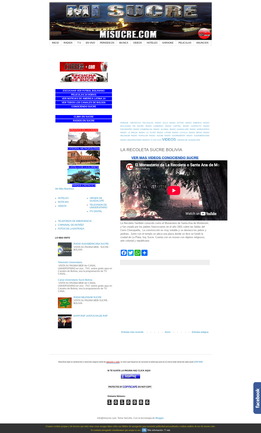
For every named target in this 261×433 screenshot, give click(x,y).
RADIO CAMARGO (155, 126)
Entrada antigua (200, 332)
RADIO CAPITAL (173, 126)
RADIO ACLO (161, 123)
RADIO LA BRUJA (129, 132)
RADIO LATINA (164, 132)
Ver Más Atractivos (64, 188)
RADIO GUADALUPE (179, 129)
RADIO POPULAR (139, 136)
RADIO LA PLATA (147, 132)
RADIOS (68, 42)
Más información (155, 430)
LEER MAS (198, 362)
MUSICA (123, 42)
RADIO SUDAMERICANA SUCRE (91, 243)
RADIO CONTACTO (192, 126)
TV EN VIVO (155, 140)
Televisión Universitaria (70, 262)
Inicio (167, 332)
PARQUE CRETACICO (130, 123)
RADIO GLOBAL (161, 129)
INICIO (55, 42)
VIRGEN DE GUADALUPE (188, 140)
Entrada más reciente (132, 332)
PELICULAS (184, 42)
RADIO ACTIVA (176, 123)
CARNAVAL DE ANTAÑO (71, 225)
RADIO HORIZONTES (199, 129)
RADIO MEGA (195, 132)
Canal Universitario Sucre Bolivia (75, 280)
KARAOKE (167, 42)
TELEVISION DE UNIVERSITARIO (98, 206)
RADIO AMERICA (194, 123)
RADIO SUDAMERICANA (197, 136)
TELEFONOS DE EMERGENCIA (75, 221)
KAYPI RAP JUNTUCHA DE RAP (91, 316)
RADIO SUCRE (156, 136)
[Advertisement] (124, 52)
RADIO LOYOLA (180, 132)
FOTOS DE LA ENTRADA (71, 228)
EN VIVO (90, 42)
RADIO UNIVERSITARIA (131, 140)
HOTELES (152, 42)
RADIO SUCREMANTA (175, 136)
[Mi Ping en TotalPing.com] (130, 377)
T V (79, 42)
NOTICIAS (63, 202)
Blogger (160, 418)
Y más (167, 430)
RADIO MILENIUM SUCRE (87, 297)
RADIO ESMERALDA (142, 129)
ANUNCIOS (202, 42)
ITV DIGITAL (96, 211)
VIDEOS (137, 42)
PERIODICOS (107, 42)
